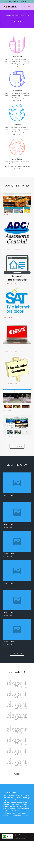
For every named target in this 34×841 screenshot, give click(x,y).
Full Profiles (17, 653)
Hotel (5, 215)
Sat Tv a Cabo (8, 317)
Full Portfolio (17, 446)
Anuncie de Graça (10, 384)
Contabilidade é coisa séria (13, 249)
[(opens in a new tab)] (17, 203)
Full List (17, 774)
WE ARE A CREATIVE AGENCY (17, 15)
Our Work (17, 21)
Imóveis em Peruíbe (11, 283)
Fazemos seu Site (10, 352)
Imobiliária (7, 436)
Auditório (7, 410)
